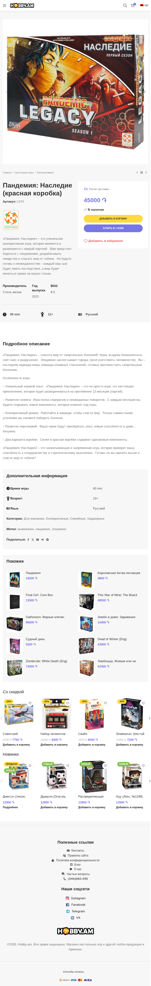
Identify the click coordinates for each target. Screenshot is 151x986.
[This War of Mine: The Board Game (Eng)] (86, 602)
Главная (7, 172)
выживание (26, 529)
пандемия (43, 529)
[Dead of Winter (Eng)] (86, 646)
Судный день (35, 639)
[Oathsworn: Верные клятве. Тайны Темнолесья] (14, 624)
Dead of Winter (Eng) (112, 639)
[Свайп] (94, 714)
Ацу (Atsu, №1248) (129, 796)
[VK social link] (42, 539)
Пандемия (33, 573)
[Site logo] (22, 5)
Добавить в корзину (113, 218)
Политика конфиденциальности (77, 860)
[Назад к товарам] (141, 172)
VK (78, 918)
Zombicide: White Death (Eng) (46, 661)
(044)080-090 (78, 879)
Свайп (82, 734)
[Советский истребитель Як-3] (19, 714)
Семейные (77, 518)
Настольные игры (24, 172)
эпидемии (59, 529)
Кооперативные (45, 172)
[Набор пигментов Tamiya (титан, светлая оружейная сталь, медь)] (57, 714)
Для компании (34, 518)
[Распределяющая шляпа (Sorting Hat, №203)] (94, 777)
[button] (6, 92)
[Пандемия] (14, 580)
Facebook (78, 904)
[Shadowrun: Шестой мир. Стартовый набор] (132, 714)
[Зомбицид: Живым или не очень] (86, 668)
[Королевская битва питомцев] (86, 580)
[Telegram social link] (47, 539)
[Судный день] (14, 646)
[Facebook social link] (28, 539)
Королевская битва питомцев (119, 573)
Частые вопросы (78, 874)
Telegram (78, 911)
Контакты (77, 850)
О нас (78, 869)
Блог (77, 864)
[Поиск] (125, 5)
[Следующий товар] (146, 172)
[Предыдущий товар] (137, 172)
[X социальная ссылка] (32, 539)
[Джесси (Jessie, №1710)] (19, 777)
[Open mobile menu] (4, 5)
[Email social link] (37, 539)
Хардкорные (95, 518)
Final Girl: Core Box (39, 595)
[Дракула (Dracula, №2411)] (57, 777)
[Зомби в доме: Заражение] (86, 624)
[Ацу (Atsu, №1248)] (132, 777)
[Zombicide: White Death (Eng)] (14, 668)
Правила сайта (78, 855)
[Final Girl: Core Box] (14, 602)
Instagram (78, 898)
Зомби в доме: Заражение (116, 617)
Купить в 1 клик (113, 228)
